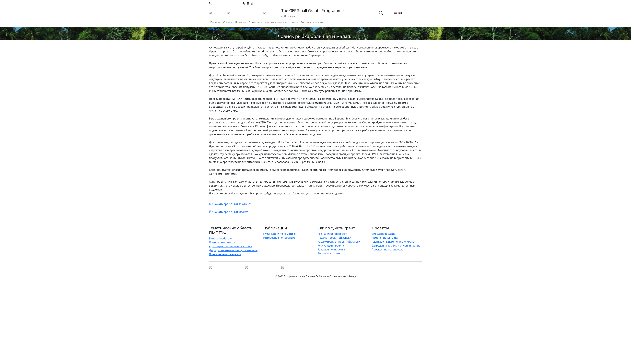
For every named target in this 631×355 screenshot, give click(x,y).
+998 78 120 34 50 (224, 3)
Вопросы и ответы (312, 22)
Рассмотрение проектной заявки (338, 241)
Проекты (228, 29)
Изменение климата (222, 242)
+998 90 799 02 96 (265, 3)
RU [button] (400, 13)
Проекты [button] (254, 22)
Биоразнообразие (249, 29)
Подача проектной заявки (334, 237)
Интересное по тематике (279, 237)
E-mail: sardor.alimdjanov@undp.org (325, 3)
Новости (240, 22)
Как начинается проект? (333, 234)
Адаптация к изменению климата (230, 246)
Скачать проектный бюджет (230, 212)
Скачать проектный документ (231, 204)
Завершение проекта (331, 249)
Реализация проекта (330, 245)
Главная (215, 22)
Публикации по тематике (279, 234)
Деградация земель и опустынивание (233, 250)
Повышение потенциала (225, 254)
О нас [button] (226, 22)
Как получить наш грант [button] (280, 22)
